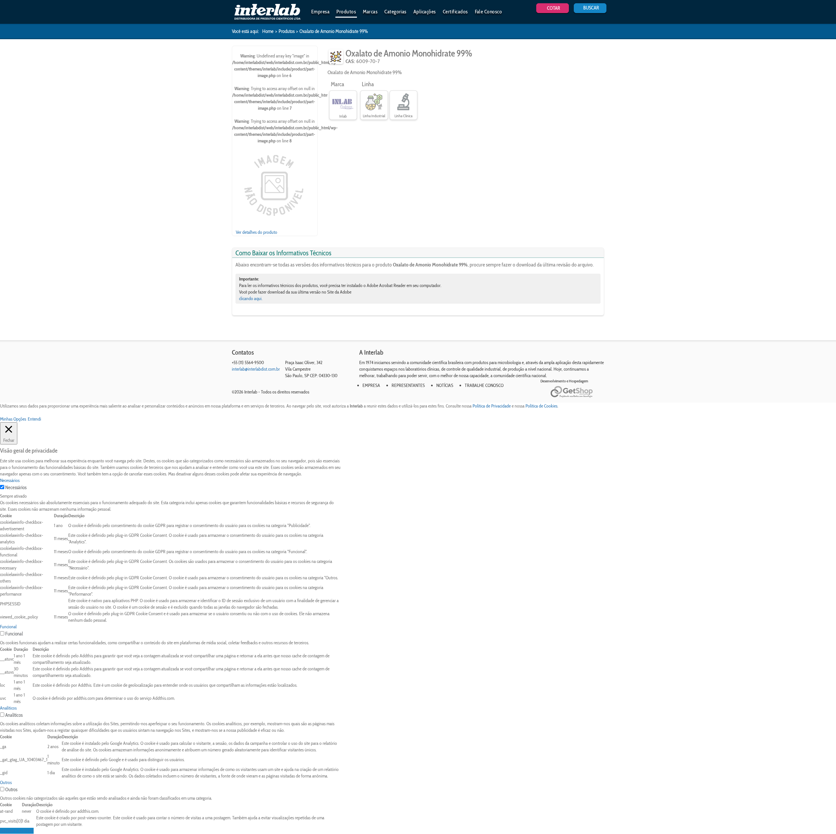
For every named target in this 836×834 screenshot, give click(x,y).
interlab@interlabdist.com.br (256, 369)
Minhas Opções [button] (13, 419)
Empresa (320, 11)
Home (268, 31)
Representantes (408, 385)
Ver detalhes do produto (256, 232)
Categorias (395, 11)
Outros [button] (6, 782)
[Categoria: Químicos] (336, 56)
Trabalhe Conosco (484, 385)
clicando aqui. (251, 298)
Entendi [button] (34, 419)
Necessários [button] (10, 480)
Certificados (455, 11)
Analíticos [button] (8, 708)
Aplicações (424, 11)
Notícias (444, 385)
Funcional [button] (8, 627)
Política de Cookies (541, 406)
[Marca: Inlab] (343, 102)
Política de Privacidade (492, 406)
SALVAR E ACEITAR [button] (17, 831)
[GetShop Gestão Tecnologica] (577, 392)
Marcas (370, 11)
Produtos (346, 11)
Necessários (15, 487)
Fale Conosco (488, 11)
